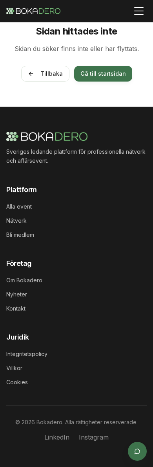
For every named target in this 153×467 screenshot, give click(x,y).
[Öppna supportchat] (137, 451)
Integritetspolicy (26, 354)
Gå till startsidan (103, 73)
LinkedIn (56, 437)
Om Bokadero (24, 280)
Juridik (17, 337)
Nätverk (16, 220)
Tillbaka (51, 73)
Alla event (19, 206)
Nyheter (16, 294)
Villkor (14, 368)
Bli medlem (20, 234)
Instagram (94, 437)
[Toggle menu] (139, 11)
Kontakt (16, 308)
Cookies (17, 382)
